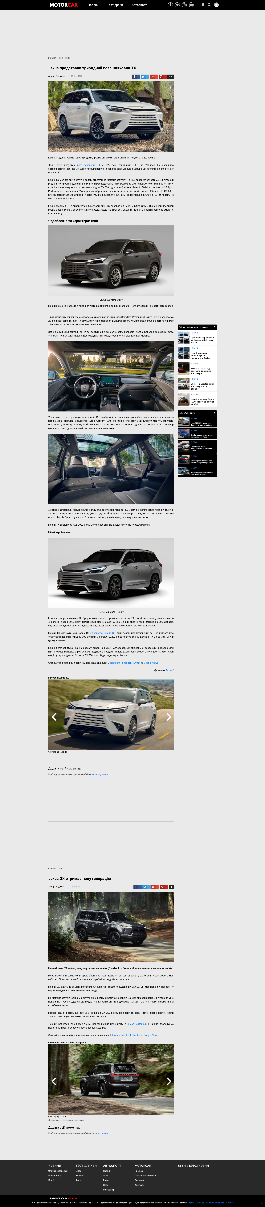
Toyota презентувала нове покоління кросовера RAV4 (202, 462)
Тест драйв (115, 5)
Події (51, 1180)
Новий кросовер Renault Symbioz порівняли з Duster (200, 355)
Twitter (177, 4)
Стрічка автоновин (57, 1171)
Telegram (115, 662)
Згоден (191, 1203)
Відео (194, 419)
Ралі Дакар (109, 1189)
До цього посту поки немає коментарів (66, 1120)
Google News (151, 662)
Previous (54, 716)
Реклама (139, 1180)
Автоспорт (139, 5)
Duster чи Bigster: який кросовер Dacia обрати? (202, 386)
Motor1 (170, 670)
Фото (60, 868)
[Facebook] (136, 77)
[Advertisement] (132, 31)
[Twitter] (145, 77)
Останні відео (188, 413)
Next (168, 716)
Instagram (184, 4)
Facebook (170, 4)
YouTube (191, 4)
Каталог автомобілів (145, 1175)
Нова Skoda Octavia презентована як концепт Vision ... (201, 449)
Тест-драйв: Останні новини (195, 327)
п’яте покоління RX (88, 165)
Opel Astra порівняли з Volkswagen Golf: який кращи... (202, 340)
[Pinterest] (162, 77)
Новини (93, 5)
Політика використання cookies (220, 1203)
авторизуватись (100, 774)
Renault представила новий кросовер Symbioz (202, 473)
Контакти (139, 1185)
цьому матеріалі (137, 1023)
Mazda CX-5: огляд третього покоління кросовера (201, 371)
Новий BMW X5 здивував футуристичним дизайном (201, 424)
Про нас (139, 1171)
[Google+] (153, 77)
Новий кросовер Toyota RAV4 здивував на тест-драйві (203, 402)
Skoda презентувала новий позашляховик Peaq (202, 436)
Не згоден (200, 1203)
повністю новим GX (103, 633)
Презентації (64, 58)
